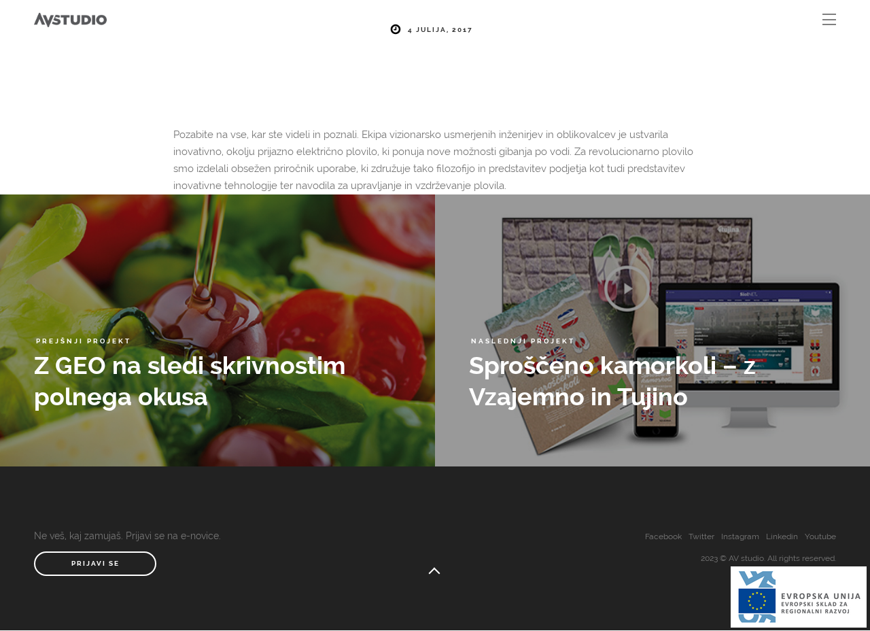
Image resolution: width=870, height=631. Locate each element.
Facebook (663, 536)
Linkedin (782, 536)
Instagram (740, 536)
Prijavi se (95, 563)
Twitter (701, 536)
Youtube (820, 536)
